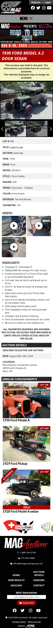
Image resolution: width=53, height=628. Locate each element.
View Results (16, 580)
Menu (26, 18)
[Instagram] (43, 8)
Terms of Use (34, 621)
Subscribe (26, 602)
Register (36, 2)
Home (16, 575)
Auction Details (39, 573)
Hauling (16, 585)
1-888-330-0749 (26, 552)
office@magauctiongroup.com (26, 563)
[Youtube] (49, 8)
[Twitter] (38, 8)
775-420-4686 (26, 558)
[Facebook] (33, 8)
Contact (39, 585)
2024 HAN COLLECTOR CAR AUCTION (23, 350)
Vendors (39, 580)
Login (48, 2)
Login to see (16, 147)
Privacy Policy (19, 621)
